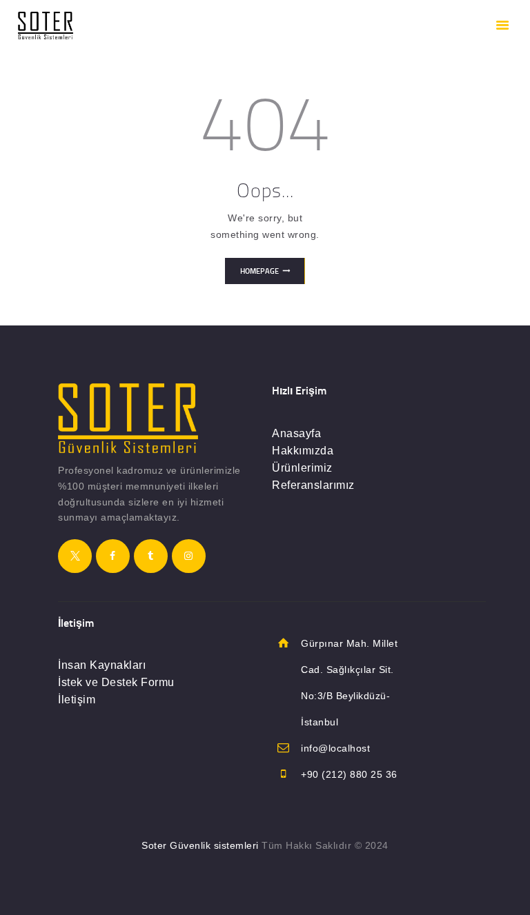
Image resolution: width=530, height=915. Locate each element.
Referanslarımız (313, 485)
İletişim (76, 699)
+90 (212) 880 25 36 (349, 774)
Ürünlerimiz (302, 468)
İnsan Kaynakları (102, 665)
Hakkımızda (302, 450)
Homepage (259, 270)
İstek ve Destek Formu (116, 682)
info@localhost (335, 748)
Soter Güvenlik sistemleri (200, 845)
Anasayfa (296, 433)
